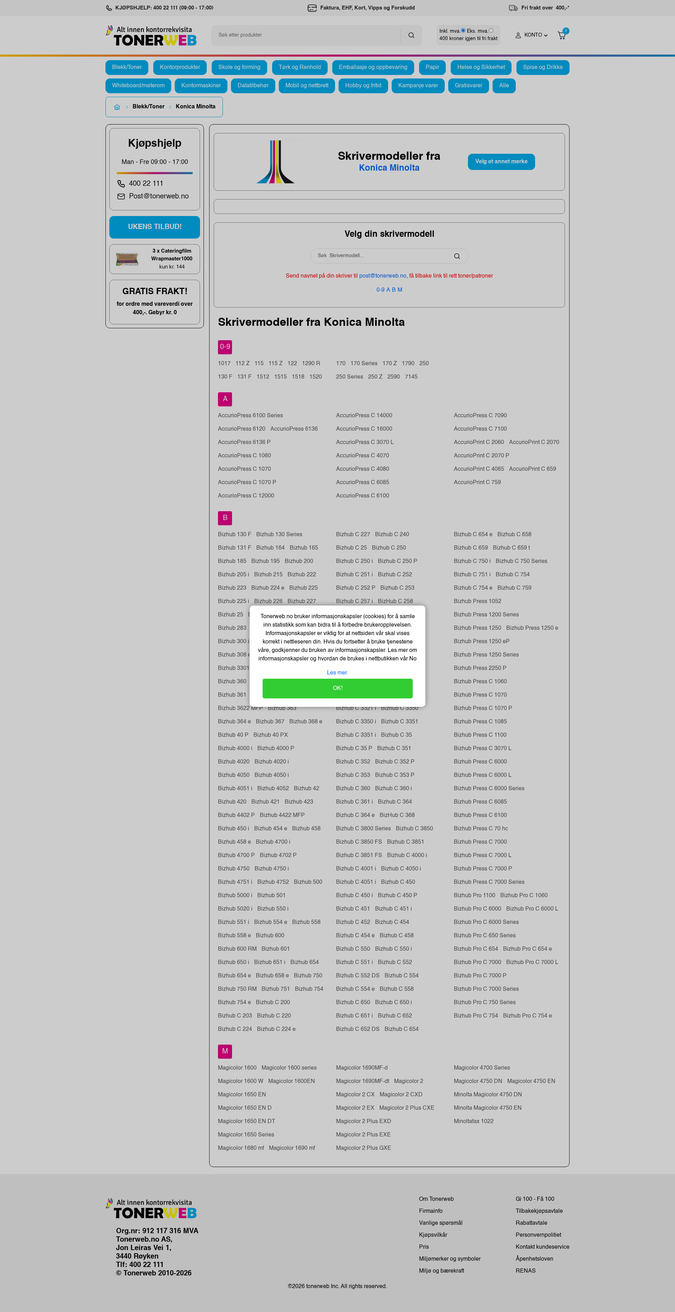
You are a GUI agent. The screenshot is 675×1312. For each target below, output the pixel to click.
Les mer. (337, 673)
